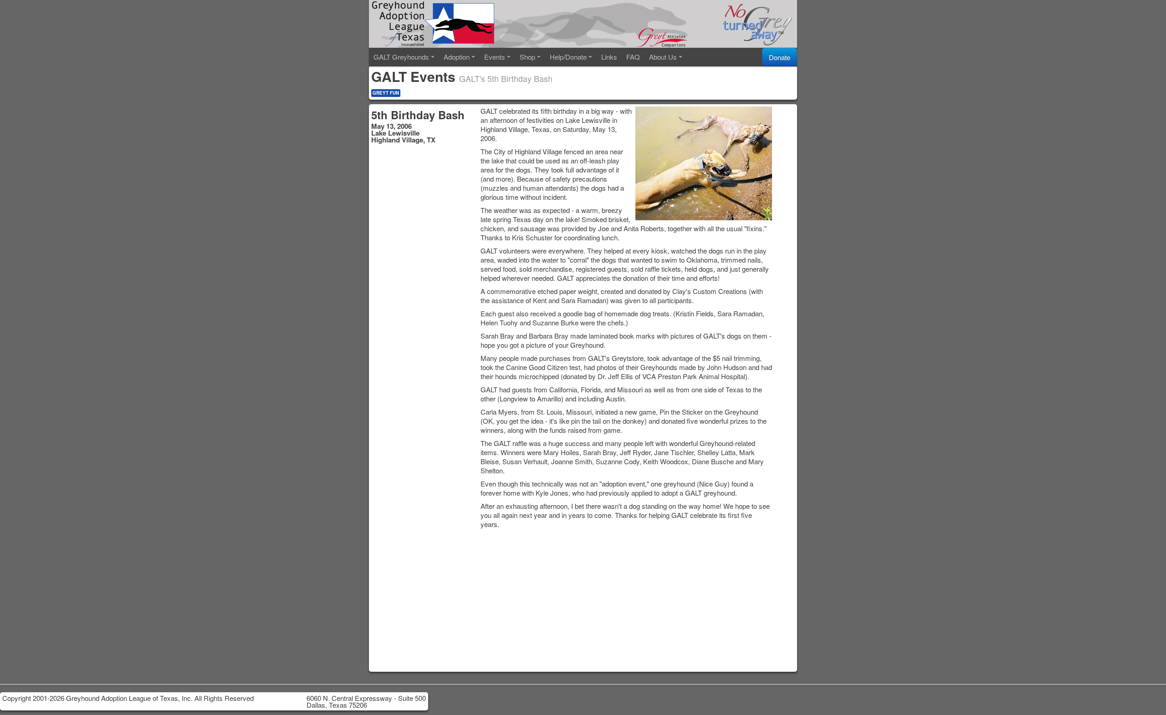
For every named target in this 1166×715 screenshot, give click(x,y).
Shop (527, 56)
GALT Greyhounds (401, 56)
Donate (779, 57)
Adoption (457, 56)
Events (494, 56)
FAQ (633, 56)
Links (609, 56)
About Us (663, 56)
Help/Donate (568, 56)
